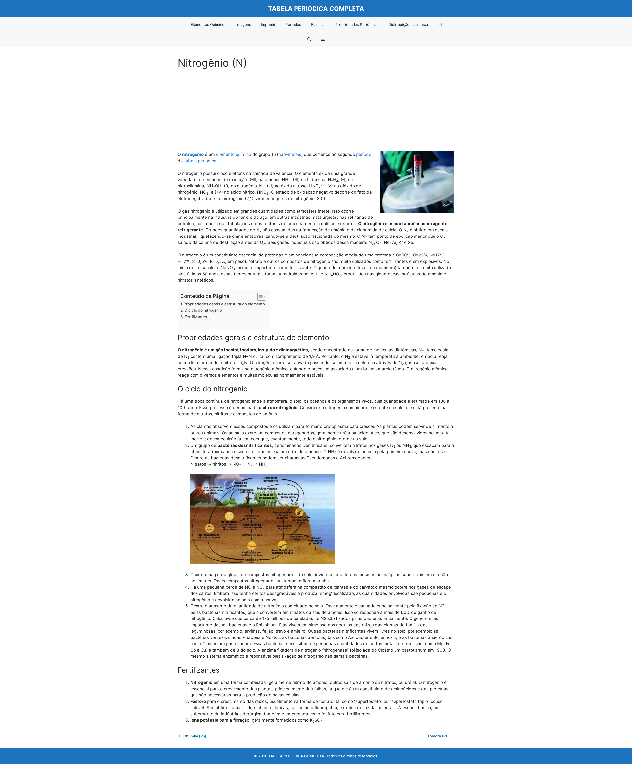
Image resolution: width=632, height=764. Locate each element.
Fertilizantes (196, 316)
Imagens (243, 24)
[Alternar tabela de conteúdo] (259, 296)
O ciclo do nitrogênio (203, 310)
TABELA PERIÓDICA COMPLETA (316, 8)
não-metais (289, 154)
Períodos (293, 24)
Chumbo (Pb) (194, 736)
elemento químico (233, 154)
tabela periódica (200, 160)
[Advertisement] (316, 108)
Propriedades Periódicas (356, 24)
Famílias (318, 24)
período (363, 154)
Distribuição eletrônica (408, 24)
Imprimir (268, 24)
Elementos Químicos (208, 24)
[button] (309, 39)
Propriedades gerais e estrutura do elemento (224, 304)
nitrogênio (193, 154)
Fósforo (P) (437, 736)
